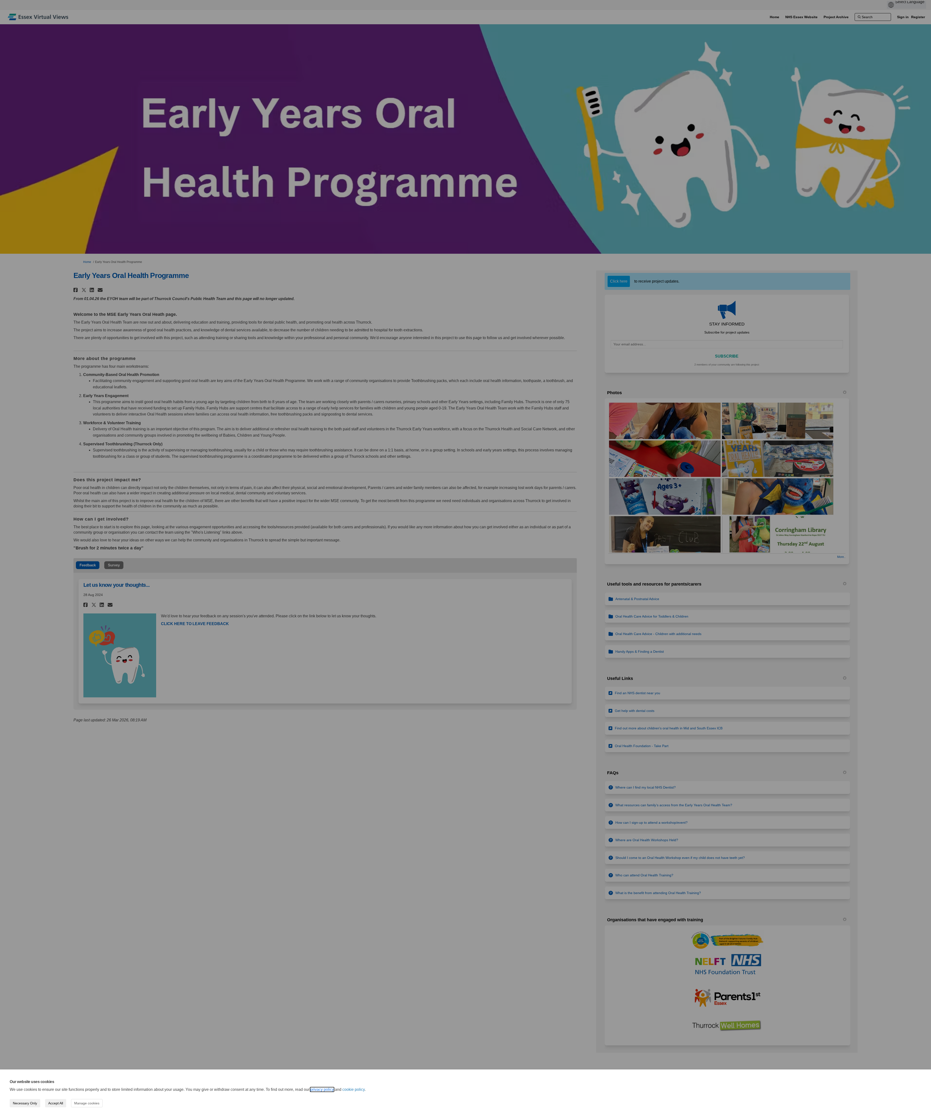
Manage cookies (86, 1103)
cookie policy (353, 1089)
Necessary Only (25, 1103)
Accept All (55, 1103)
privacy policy (322, 1089)
